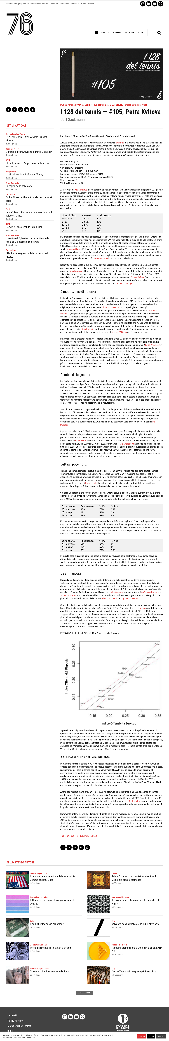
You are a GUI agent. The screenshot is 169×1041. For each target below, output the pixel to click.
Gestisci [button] (161, 1036)
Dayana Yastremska (130, 598)
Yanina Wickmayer (124, 283)
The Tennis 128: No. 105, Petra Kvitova (78, 836)
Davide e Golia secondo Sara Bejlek (24, 227)
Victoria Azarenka (110, 307)
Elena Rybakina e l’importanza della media (27, 163)
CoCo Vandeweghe (150, 592)
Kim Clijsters (81, 441)
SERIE (87, 105)
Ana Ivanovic (76, 271)
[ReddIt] (20, 109)
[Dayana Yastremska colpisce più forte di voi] (98, 975)
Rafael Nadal (91, 483)
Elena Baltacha (101, 258)
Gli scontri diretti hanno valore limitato (49, 971)
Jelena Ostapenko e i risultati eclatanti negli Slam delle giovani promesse (133, 878)
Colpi (8, 209)
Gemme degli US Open (39, 873)
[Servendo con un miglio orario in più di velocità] (98, 927)
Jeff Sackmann (73, 120)
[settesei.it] (20, 24)
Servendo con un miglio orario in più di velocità (135, 924)
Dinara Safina (137, 277)
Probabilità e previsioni (120, 945)
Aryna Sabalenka (12, 183)
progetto (120, 143)
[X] (160, 3)
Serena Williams (119, 332)
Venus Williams (74, 249)
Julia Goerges (116, 592)
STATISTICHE (116, 105)
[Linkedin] (148, 3)
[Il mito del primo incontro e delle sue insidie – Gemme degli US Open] (17, 880)
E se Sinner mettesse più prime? (47, 924)
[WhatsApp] (32, 109)
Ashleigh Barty (135, 801)
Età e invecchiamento (120, 897)
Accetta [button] (141, 1036)
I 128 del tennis (100, 105)
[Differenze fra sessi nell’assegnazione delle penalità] (17, 904)
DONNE (63, 105)
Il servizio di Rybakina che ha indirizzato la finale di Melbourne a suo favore (27, 240)
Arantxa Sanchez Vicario (15, 134)
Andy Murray (11, 172)
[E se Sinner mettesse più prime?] (17, 927)
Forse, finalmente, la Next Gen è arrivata (50, 947)
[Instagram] (142, 3)
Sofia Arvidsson (152, 345)
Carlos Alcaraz (11, 194)
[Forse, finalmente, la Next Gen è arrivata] (17, 951)
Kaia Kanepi (87, 329)
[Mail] (154, 3)
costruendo (140, 608)
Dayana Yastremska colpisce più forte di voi (133, 971)
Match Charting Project (39, 897)
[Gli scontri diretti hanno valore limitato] (17, 975)
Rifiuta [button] (151, 1036)
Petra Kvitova (76, 105)
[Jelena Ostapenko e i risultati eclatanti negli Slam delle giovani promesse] (98, 880)
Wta (145, 105)
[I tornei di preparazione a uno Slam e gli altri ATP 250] (98, 951)
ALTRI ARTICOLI (84, 993)
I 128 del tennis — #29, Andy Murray (24, 174)
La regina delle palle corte (19, 186)
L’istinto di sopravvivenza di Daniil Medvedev (29, 151)
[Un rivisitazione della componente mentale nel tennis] (98, 904)
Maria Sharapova (126, 444)
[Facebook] (8, 109)
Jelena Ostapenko (109, 598)
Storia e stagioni (133, 105)
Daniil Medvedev (12, 149)
